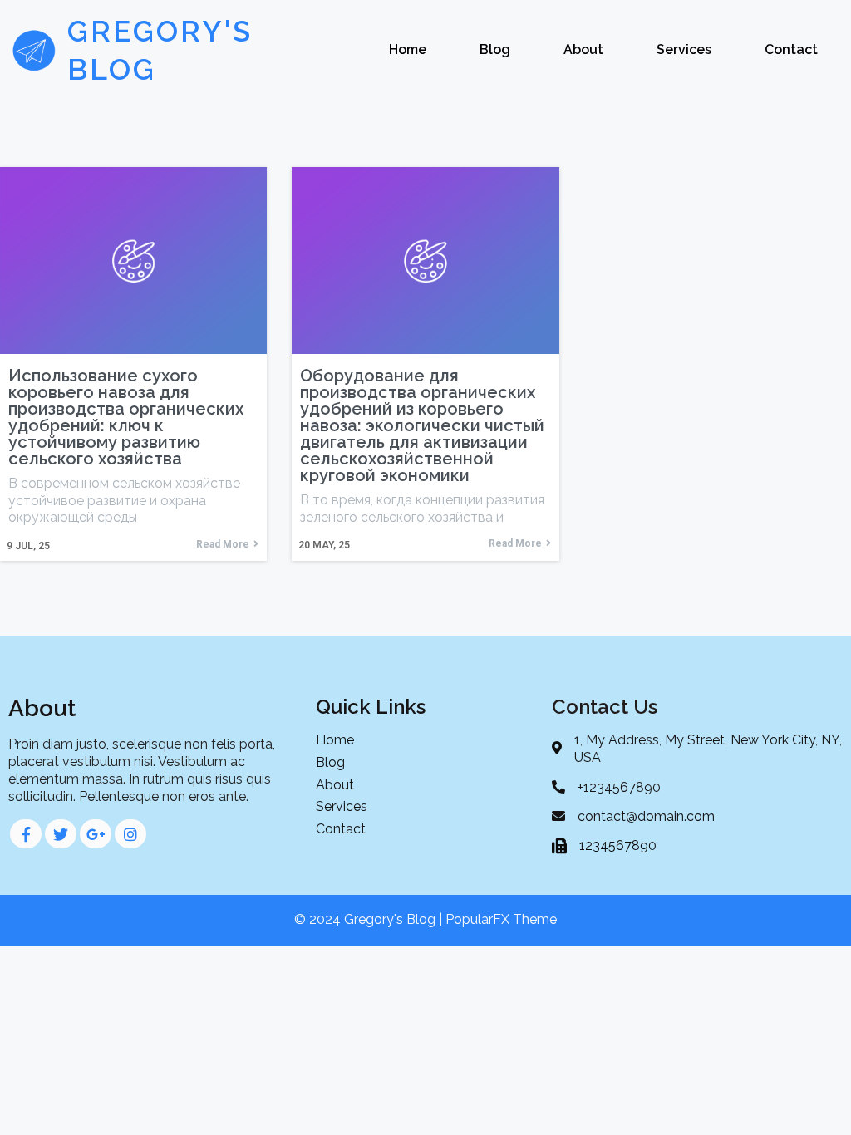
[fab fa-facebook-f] (26, 833)
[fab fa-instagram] (130, 833)
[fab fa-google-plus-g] (95, 833)
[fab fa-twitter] (60, 833)
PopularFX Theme (501, 919)
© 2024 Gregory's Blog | (369, 919)
